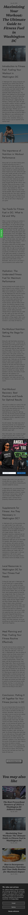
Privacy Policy (15, 899)
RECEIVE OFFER (21, 473)
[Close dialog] (25, 442)
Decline (14, 907)
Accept (13, 903)
